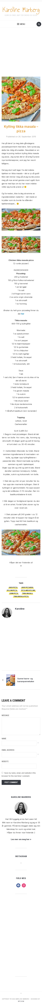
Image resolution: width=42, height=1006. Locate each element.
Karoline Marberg (21, 10)
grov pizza (13, 587)
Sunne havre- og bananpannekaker (25, 680)
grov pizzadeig (27, 587)
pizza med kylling (28, 590)
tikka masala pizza (21, 596)
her (22, 314)
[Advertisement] (21, 54)
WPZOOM (21, 1001)
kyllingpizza (12, 590)
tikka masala (27, 593)
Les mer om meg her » (21, 839)
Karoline (19, 608)
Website (5, 761)
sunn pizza (13, 593)
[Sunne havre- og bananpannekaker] (11, 680)
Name (4, 739)
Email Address (8, 750)
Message (5, 715)
